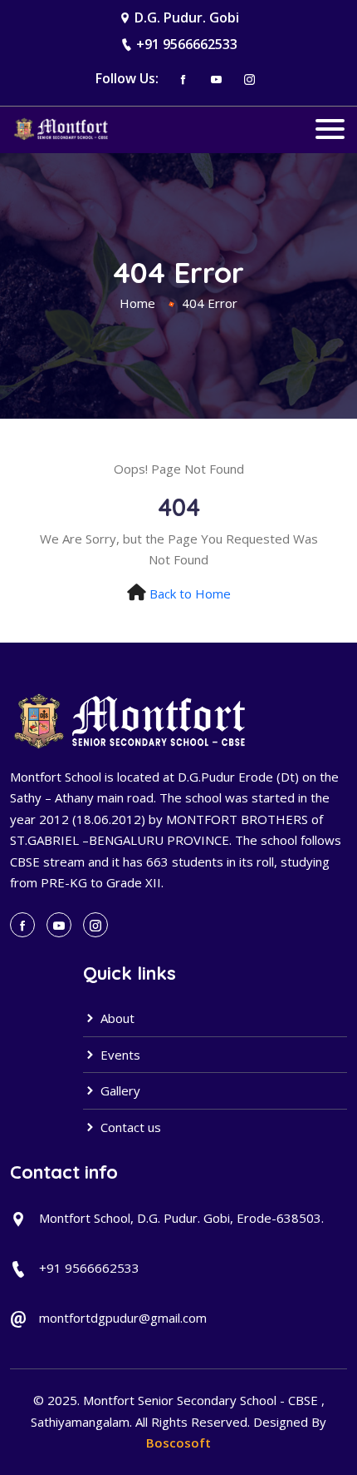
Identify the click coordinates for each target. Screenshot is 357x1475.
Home (137, 303)
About (115, 1018)
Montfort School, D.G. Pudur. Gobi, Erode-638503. (181, 1217)
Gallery (118, 1090)
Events (118, 1054)
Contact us (129, 1127)
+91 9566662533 (186, 44)
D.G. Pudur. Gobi (186, 17)
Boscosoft (178, 1442)
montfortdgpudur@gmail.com (123, 1317)
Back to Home (190, 593)
